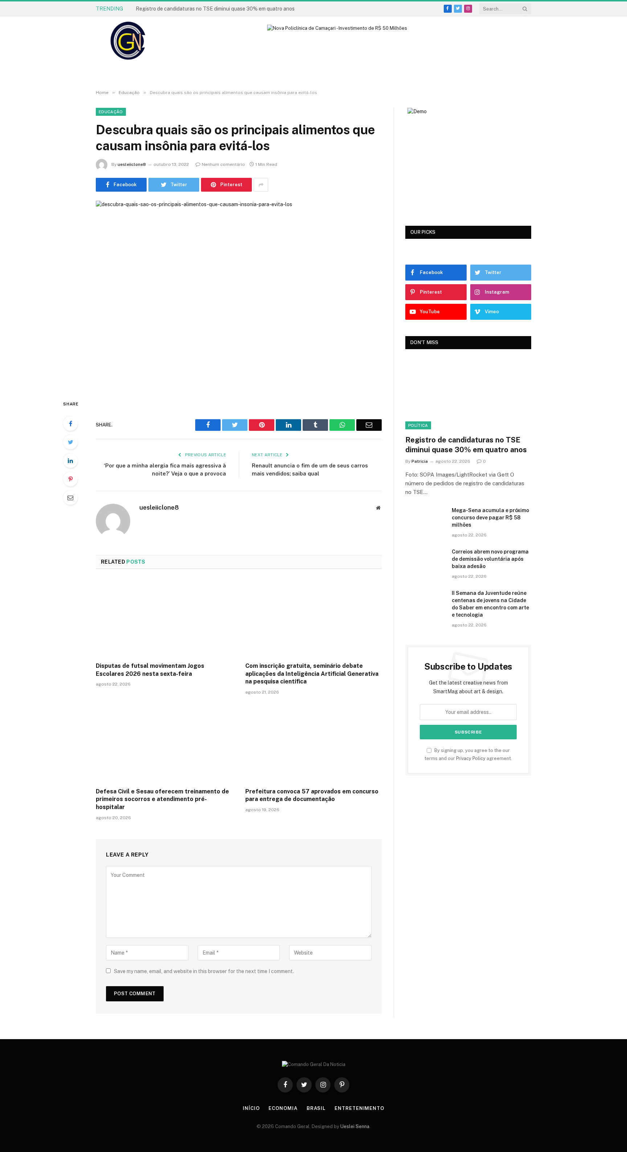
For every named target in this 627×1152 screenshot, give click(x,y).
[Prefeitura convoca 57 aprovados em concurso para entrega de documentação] (313, 743)
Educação (111, 112)
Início (251, 1108)
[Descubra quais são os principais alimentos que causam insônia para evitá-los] (239, 294)
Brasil (316, 1108)
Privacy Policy (470, 758)
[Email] (70, 497)
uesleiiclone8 (132, 164)
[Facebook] (70, 423)
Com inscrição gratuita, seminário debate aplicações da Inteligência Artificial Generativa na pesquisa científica (311, 673)
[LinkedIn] (70, 460)
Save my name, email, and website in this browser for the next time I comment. (204, 971)
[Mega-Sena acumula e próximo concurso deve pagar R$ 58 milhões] (425, 520)
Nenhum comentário (223, 164)
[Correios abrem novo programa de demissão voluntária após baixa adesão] (425, 561)
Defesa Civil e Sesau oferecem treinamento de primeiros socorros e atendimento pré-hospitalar (162, 799)
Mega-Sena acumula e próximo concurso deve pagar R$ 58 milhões (214, 9)
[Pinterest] (70, 479)
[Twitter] (70, 442)
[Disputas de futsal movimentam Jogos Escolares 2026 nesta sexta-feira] (164, 617)
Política (418, 425)
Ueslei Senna (354, 1126)
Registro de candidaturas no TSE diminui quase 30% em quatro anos (466, 445)
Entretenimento (359, 1108)
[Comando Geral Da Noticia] (128, 40)
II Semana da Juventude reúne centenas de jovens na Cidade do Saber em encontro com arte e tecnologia (490, 604)
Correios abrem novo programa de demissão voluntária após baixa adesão (490, 559)
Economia (283, 1108)
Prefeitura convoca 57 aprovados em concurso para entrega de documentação (311, 795)
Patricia (419, 461)
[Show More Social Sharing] (261, 185)
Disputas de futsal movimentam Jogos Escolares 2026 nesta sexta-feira (150, 669)
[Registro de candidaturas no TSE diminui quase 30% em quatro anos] (468, 394)
